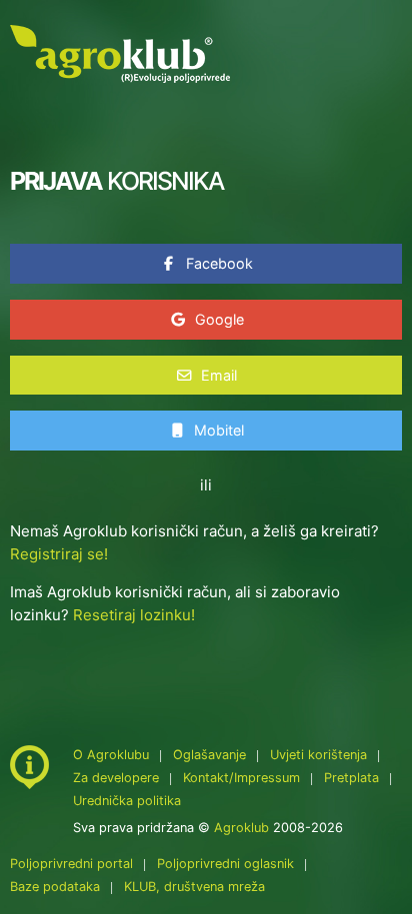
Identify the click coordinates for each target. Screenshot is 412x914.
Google (217, 319)
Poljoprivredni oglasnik (227, 863)
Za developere (116, 777)
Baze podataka (57, 886)
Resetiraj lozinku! (134, 614)
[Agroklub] (120, 52)
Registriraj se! (59, 553)
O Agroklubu (111, 754)
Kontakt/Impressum (241, 777)
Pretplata (351, 777)
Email (217, 375)
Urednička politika (127, 800)
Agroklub (241, 827)
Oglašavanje (209, 754)
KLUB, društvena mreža (194, 886)
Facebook (217, 263)
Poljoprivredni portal (73, 863)
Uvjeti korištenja (318, 754)
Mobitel (217, 430)
